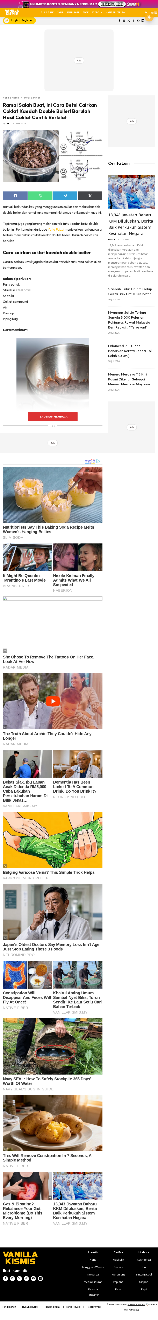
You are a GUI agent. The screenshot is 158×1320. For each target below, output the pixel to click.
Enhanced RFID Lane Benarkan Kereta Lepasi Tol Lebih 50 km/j (130, 351)
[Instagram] (124, 21)
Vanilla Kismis (11, 97)
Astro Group (134, 1310)
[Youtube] (138, 21)
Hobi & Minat (32, 97)
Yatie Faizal (56, 229)
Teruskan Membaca (52, 416)
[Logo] (12, 12)
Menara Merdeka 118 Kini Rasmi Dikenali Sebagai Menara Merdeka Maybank (129, 379)
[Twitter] (129, 21)
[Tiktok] (133, 21)
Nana (111, 239)
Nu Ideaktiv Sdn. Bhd (136, 1304)
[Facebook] (119, 21)
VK (8, 123)
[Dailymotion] (143, 21)
